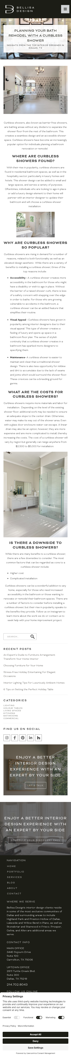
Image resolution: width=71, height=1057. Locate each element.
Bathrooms (10, 716)
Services (14, 877)
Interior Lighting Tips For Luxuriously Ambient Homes (34, 682)
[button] (65, 9)
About (12, 888)
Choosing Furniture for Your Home (23, 665)
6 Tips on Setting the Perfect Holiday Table (28, 689)
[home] (19, 9)
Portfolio (15, 871)
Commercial (11, 718)
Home (11, 866)
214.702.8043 (17, 984)
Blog (11, 882)
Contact (14, 893)
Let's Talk (36, 785)
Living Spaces (12, 710)
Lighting (9, 705)
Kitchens (9, 713)
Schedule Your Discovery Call (35, 840)
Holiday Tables (13, 708)
